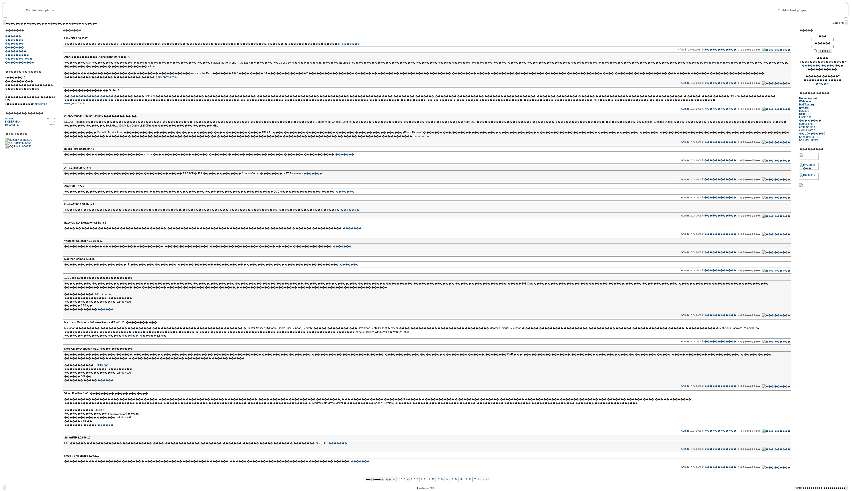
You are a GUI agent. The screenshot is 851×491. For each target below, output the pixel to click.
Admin (9, 118)
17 (461, 479)
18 (465, 479)
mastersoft (41, 103)
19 (470, 479)
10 (428, 479)
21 (479, 479)
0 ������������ (719, 49)
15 (451, 479)
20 (475, 479)
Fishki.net (805, 117)
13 (442, 479)
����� (75, 23)
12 (437, 479)
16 (456, 479)
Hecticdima (12, 124)
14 (447, 479)
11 (433, 479)
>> (487, 479)
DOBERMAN (13, 121)
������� (14, 23)
